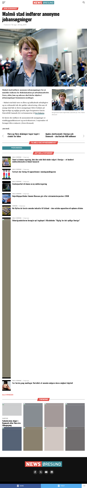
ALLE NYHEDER (7, 395)
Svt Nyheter (39, 113)
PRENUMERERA (16, 148)
